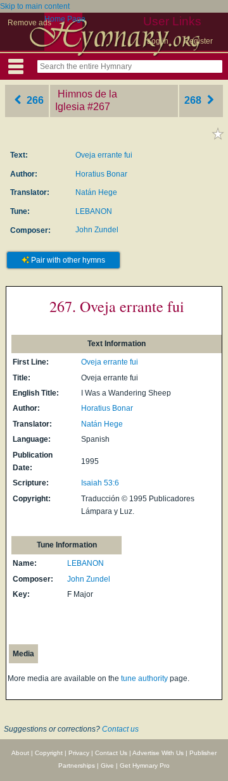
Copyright (49, 752)
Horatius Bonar (101, 174)
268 (194, 100)
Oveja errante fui (103, 155)
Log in (157, 41)
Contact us (120, 729)
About (20, 752)
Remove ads (29, 22)
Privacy (78, 752)
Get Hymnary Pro (145, 765)
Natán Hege (96, 192)
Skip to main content (35, 6)
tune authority (144, 678)
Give (107, 765)
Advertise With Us (158, 752)
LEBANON (93, 211)
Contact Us (111, 752)
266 (34, 100)
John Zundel (96, 229)
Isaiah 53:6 (100, 482)
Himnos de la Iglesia (86, 101)
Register (198, 41)
